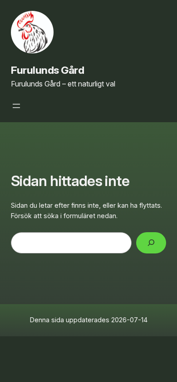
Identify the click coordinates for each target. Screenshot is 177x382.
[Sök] (151, 242)
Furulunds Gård (47, 69)
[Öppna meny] (16, 105)
